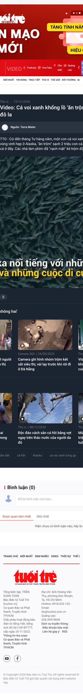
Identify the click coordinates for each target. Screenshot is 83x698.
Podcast (31, 67)
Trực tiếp (34, 79)
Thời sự (66, 556)
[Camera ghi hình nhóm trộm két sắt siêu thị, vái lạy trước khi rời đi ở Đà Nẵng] (45, 335)
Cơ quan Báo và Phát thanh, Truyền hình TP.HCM (16, 643)
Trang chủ (10, 556)
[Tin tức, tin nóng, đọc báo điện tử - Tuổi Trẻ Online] (4, 67)
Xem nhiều (42, 556)
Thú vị (45, 79)
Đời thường (69, 79)
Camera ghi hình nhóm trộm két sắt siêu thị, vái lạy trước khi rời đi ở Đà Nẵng (44, 364)
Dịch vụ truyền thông (55, 623)
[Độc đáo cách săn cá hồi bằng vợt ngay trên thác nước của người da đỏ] (45, 408)
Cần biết (60, 67)
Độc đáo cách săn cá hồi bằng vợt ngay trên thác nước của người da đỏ (44, 438)
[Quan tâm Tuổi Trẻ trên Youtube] (6, 658)
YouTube (47, 67)
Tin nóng (21, 79)
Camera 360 (26, 354)
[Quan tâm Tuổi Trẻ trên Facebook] (17, 658)
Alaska (37, 455)
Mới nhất (8, 79)
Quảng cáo (71, 67)
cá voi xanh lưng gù (63, 455)
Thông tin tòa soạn (15, 635)
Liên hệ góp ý (51, 631)
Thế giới (55, 79)
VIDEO (14, 69)
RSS (65, 631)
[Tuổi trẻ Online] (36, 577)
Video (54, 556)
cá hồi (21, 455)
